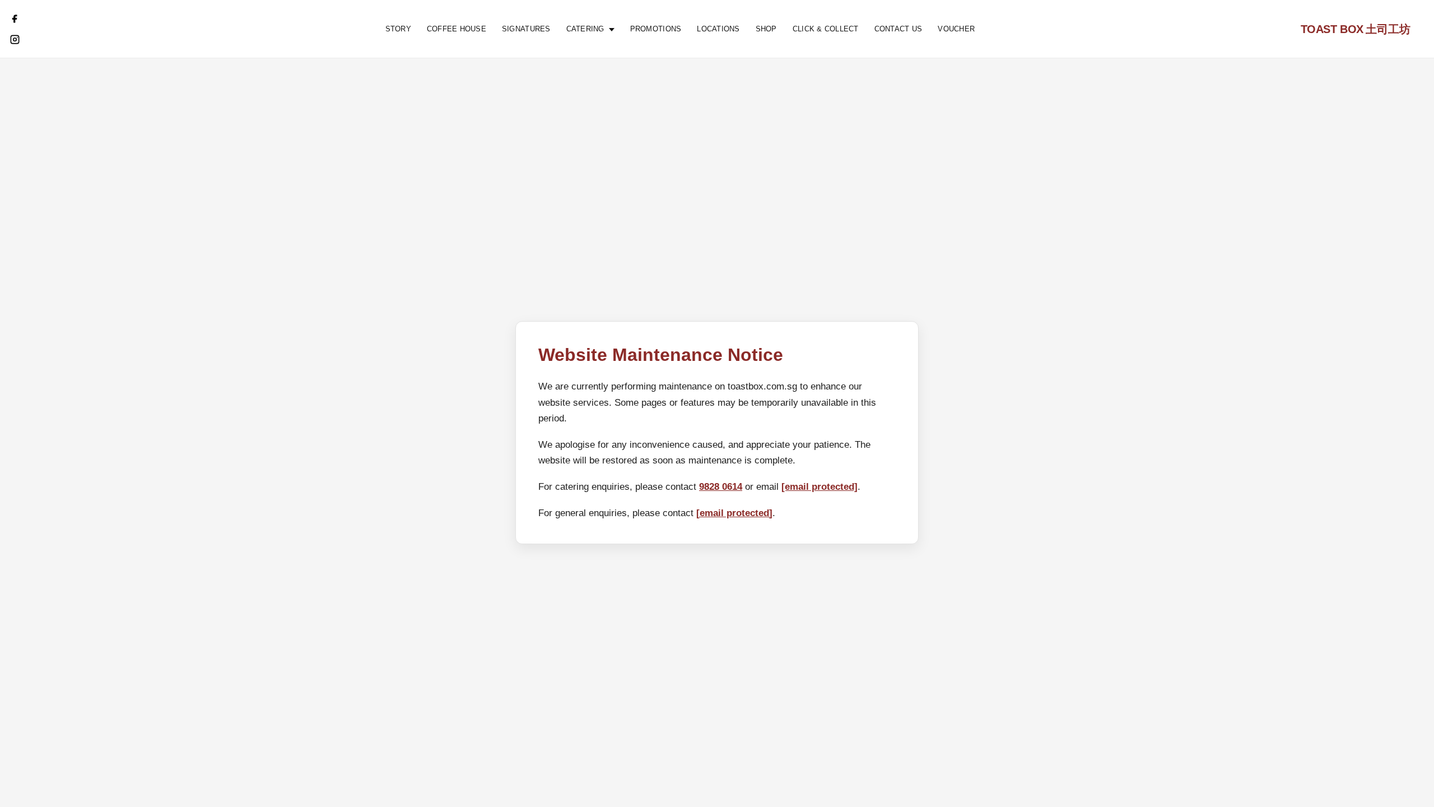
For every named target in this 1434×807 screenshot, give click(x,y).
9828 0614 (720, 486)
